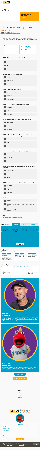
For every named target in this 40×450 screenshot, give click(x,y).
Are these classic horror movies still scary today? (19, 256)
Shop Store (20, 439)
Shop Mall (20, 244)
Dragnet (26, 18)
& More (4, 435)
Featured (16, 224)
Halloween (9, 253)
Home (2, 24)
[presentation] (2, 231)
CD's (4, 428)
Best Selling (5, 430)
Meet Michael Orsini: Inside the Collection (20, 270)
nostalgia (6, 217)
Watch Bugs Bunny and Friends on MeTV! (27, 47)
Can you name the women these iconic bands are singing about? (7, 272)
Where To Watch (20, 374)
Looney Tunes (18, 217)
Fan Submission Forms (19, 378)
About (20, 392)
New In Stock (6, 432)
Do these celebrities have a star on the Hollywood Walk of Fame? (33, 272)
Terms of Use (21, 445)
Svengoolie (4, 255)
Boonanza (21, 253)
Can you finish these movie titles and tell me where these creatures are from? (7, 258)
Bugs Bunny (12, 217)
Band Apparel (6, 433)
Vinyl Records (6, 426)
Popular (24, 224)
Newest (33, 224)
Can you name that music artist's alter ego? (33, 256)
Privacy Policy (20, 397)
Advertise (20, 395)
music (29, 253)
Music (19, 424)
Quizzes (5, 24)
